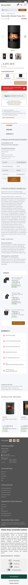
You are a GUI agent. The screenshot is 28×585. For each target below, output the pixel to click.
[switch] (10, 560)
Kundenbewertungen (5, 494)
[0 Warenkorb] (21, 5)
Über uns (3, 474)
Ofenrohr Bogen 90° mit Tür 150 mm (17, 278)
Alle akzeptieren (14, 576)
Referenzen (3, 471)
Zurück (2, 13)
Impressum (3, 504)
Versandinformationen (6, 490)
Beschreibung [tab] (9, 125)
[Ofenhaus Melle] (6, 5)
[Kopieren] (8, 19)
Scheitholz (19, 182)
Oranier (23, 417)
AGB (2, 509)
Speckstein (22, 174)
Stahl (18, 174)
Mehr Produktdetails (8, 117)
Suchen (22, 10)
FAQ (2, 480)
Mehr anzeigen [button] (18, 323)
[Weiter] (25, 36)
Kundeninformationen (6, 492)
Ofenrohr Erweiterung (18, 310)
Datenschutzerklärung (7, 555)
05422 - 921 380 (5, 454)
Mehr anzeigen (14, 179)
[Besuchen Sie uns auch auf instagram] (14, 440)
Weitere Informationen (14, 104)
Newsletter (3, 496)
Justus (5, 417)
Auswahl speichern (14, 580)
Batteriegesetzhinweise (6, 513)
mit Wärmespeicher (11, 13)
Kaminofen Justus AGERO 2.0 (10, 419)
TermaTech (15, 280)
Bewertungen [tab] (9, 129)
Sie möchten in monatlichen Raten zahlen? (14, 103)
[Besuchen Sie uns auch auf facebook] (10, 440)
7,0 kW (18, 166)
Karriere (3, 478)
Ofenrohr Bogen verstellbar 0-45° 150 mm (17, 294)
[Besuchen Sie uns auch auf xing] (18, 440)
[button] (10, 407)
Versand (22, 314)
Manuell (18, 170)
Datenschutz (4, 506)
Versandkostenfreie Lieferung (13, 68)
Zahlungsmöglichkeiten (6, 488)
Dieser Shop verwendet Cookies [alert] (14, 530)
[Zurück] (3, 36)
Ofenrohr (6, 273)
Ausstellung (3, 476)
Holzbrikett (25, 182)
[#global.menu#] (25, 5)
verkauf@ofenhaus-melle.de (8, 455)
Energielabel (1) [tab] (10, 134)
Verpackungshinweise (6, 515)
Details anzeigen (14, 583)
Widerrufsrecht (4, 511)
